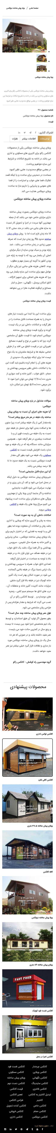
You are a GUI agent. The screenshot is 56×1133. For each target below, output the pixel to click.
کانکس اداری (16, 1117)
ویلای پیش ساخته (16, 1078)
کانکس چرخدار (40, 1067)
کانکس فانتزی (40, 1089)
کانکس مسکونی (16, 1072)
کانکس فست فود (16, 1067)
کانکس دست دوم (16, 1083)
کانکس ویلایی (40, 1072)
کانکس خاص (39, 1106)
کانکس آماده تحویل (16, 1106)
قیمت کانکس (16, 1089)
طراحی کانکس (16, 1100)
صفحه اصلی (34, 8)
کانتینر (40, 1100)
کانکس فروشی (16, 1111)
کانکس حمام (40, 1111)
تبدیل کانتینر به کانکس (40, 1095)
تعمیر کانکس (16, 1095)
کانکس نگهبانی (40, 1078)
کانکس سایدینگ (40, 1083)
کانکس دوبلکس (39, 1117)
